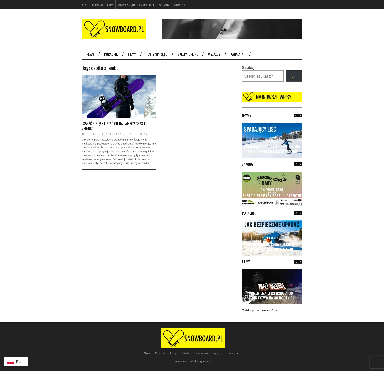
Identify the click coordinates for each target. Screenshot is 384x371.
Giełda (185, 353)
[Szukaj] (294, 76)
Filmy (110, 5)
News (85, 5)
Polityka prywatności (201, 361)
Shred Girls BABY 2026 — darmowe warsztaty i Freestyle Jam (272, 198)
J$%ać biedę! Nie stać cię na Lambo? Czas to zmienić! (115, 126)
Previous (296, 115)
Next (300, 115)
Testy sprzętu (126, 5)
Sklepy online (147, 5)
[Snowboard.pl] (114, 36)
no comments (118, 133)
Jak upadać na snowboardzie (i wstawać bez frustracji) (272, 247)
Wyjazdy (164, 5)
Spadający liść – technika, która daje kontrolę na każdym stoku (272, 149)
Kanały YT (179, 5)
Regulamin (180, 361)
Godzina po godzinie (254, 310)
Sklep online (201, 353)
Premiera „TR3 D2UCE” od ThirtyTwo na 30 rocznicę (272, 295)
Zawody (272, 189)
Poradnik (97, 5)
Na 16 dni (271, 310)
